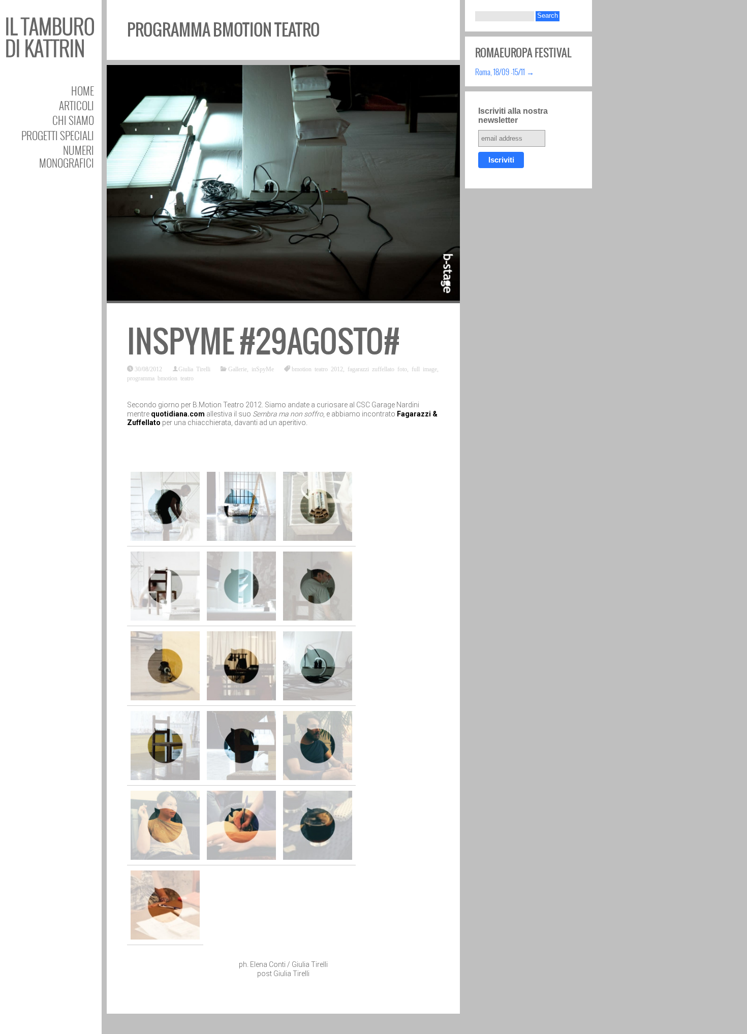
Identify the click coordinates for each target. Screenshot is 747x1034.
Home (82, 91)
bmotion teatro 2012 (317, 369)
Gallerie (237, 369)
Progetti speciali (57, 135)
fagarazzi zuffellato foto (377, 369)
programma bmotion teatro (160, 378)
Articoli (76, 105)
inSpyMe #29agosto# (263, 341)
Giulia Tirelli (194, 369)
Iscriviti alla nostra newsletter (513, 115)
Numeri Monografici (66, 156)
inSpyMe (263, 369)
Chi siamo (73, 120)
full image (424, 369)
